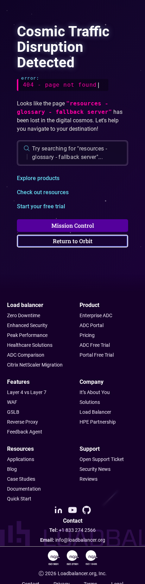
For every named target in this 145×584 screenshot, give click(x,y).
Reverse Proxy (22, 422)
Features (18, 382)
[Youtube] (72, 510)
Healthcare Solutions (29, 345)
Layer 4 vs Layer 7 (26, 392)
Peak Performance (27, 335)
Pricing (87, 335)
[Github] (86, 510)
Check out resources (43, 192)
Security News (95, 469)
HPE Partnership (98, 422)
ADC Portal (91, 325)
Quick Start (19, 499)
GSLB (13, 412)
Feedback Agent (24, 432)
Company (91, 382)
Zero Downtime (23, 315)
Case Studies (21, 479)
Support (90, 448)
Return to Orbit (73, 241)
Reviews (88, 479)
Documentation (24, 489)
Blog (12, 469)
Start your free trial (41, 206)
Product (89, 305)
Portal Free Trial (97, 355)
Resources (20, 448)
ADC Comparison (25, 355)
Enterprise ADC (96, 315)
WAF (12, 402)
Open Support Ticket (102, 459)
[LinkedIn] (58, 510)
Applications (20, 459)
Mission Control (72, 225)
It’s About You (95, 392)
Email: (72, 539)
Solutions (90, 402)
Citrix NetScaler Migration (35, 365)
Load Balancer (95, 412)
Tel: (72, 530)
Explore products (38, 178)
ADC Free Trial (95, 345)
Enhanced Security (27, 325)
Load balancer (25, 305)
